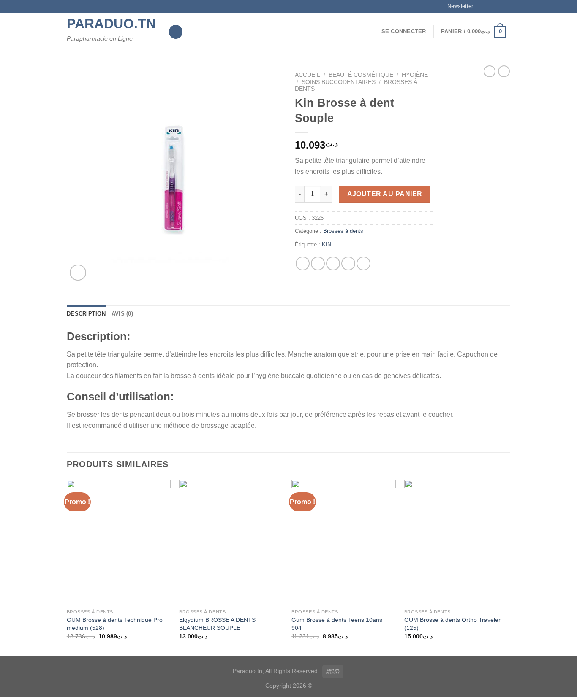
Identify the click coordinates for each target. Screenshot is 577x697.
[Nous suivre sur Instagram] (490, 6)
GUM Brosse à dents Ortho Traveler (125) (452, 623)
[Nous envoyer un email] (506, 6)
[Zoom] (78, 273)
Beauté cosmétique (361, 75)
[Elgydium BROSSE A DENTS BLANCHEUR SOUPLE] (231, 542)
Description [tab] (86, 314)
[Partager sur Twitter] (318, 263)
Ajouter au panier (384, 193)
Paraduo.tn (111, 23)
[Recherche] (175, 32)
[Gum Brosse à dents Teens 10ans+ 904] (343, 542)
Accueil (307, 75)
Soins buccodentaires (339, 82)
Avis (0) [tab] (122, 314)
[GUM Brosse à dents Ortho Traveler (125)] (456, 542)
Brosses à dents (343, 231)
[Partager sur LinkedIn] (363, 263)
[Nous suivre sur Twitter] (498, 6)
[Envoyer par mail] (333, 263)
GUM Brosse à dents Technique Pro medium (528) (115, 623)
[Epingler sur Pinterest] (348, 263)
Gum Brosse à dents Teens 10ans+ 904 (338, 623)
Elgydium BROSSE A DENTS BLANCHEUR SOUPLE (217, 623)
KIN (326, 244)
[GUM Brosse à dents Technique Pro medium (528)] (119, 542)
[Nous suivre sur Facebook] (481, 6)
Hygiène (415, 75)
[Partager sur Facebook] (303, 263)
